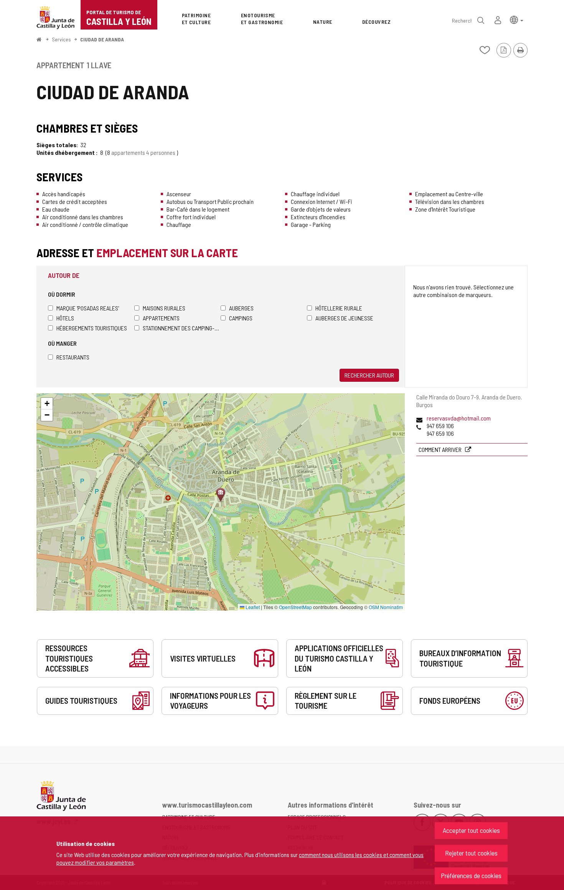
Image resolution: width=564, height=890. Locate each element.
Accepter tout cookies (471, 830)
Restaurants (72, 357)
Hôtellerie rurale (338, 308)
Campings (240, 318)
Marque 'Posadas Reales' (87, 308)
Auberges (241, 308)
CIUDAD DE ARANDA (102, 39)
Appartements (161, 318)
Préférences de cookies (471, 875)
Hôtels (65, 318)
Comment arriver (441, 449)
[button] (516, 19)
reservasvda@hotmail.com (459, 418)
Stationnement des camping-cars (182, 328)
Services (61, 39)
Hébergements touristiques (91, 328)
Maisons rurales (164, 308)
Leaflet (252, 607)
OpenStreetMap (295, 607)
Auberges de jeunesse (344, 318)
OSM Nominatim (386, 607)
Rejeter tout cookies (471, 853)
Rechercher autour (369, 375)
